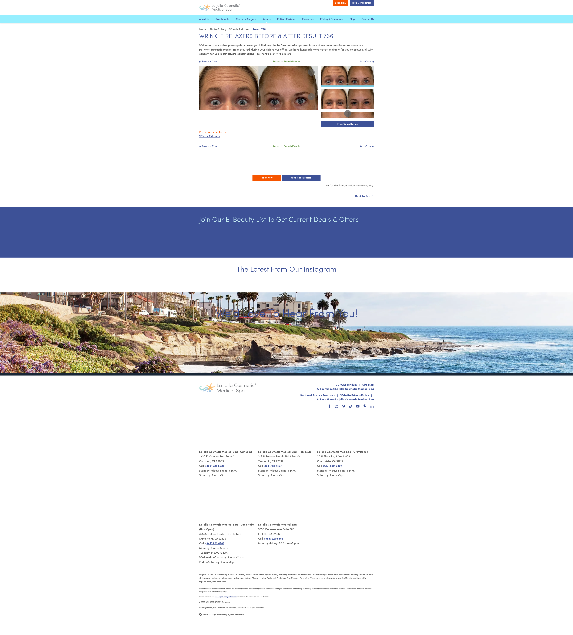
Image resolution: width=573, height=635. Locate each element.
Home (203, 29)
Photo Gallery (218, 29)
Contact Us (367, 19)
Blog (352, 19)
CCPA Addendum (346, 385)
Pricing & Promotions (331, 19)
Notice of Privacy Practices (317, 395)
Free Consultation (361, 3)
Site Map (368, 385)
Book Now (340, 3)
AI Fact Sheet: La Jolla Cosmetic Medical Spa (345, 389)
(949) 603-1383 (214, 543)
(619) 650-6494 (332, 466)
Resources (308, 19)
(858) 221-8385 (273, 539)
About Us (204, 19)
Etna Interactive (237, 615)
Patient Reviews (286, 19)
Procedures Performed (213, 132)
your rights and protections (225, 597)
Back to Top (362, 196)
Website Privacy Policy (354, 395)
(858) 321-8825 (214, 466)
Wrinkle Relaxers (239, 29)
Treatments (222, 19)
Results (267, 19)
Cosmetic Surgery (246, 19)
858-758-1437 (273, 466)
